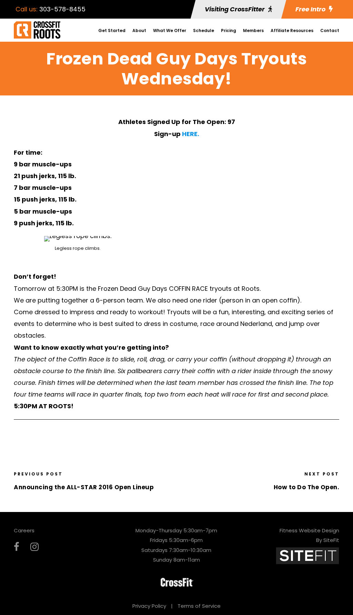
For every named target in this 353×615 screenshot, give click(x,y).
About (139, 30)
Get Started (111, 30)
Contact (329, 30)
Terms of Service (199, 605)
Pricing (228, 30)
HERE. (190, 134)
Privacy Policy (149, 605)
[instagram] (34, 547)
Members (253, 30)
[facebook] (16, 547)
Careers (24, 530)
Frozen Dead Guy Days (132, 288)
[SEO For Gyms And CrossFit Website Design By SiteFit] (307, 555)
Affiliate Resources (292, 30)
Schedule (203, 30)
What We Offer (169, 30)
